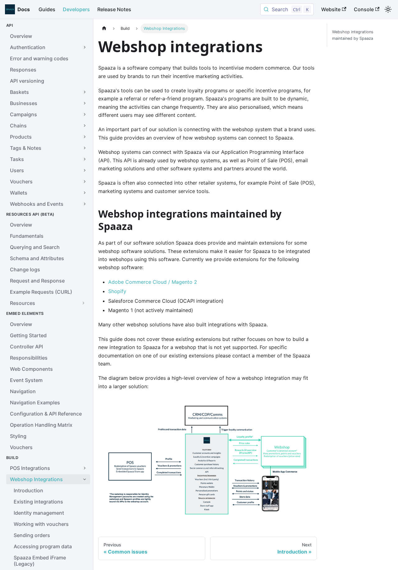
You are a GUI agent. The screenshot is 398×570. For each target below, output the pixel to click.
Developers (76, 9)
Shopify (117, 291)
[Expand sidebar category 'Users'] (84, 170)
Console (364, 9)
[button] (48, 303)
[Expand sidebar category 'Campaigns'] (84, 114)
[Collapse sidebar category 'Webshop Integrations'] (84, 479)
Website (330, 9)
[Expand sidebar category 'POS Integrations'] (84, 468)
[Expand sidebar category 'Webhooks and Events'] (84, 204)
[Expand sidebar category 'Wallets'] (84, 193)
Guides (47, 9)
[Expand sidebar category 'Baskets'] (84, 92)
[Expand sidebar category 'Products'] (84, 137)
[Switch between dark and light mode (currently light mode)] (388, 9)
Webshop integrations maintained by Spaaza (352, 35)
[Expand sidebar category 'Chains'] (84, 126)
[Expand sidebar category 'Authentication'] (84, 47)
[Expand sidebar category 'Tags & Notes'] (84, 148)
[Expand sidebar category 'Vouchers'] (84, 181)
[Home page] (104, 28)
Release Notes (114, 9)
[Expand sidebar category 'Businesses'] (84, 103)
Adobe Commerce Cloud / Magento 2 (152, 282)
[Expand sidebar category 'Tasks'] (84, 159)
